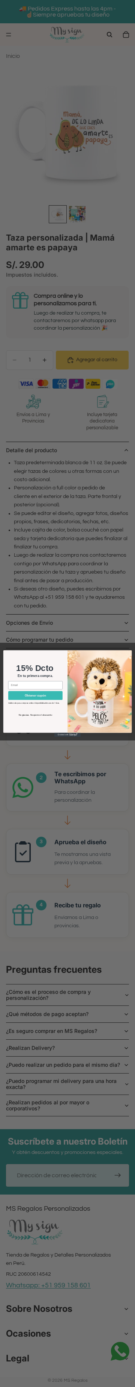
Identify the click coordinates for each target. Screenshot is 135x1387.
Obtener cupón (35, 695)
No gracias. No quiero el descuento (35, 715)
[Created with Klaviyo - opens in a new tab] (67, 735)
